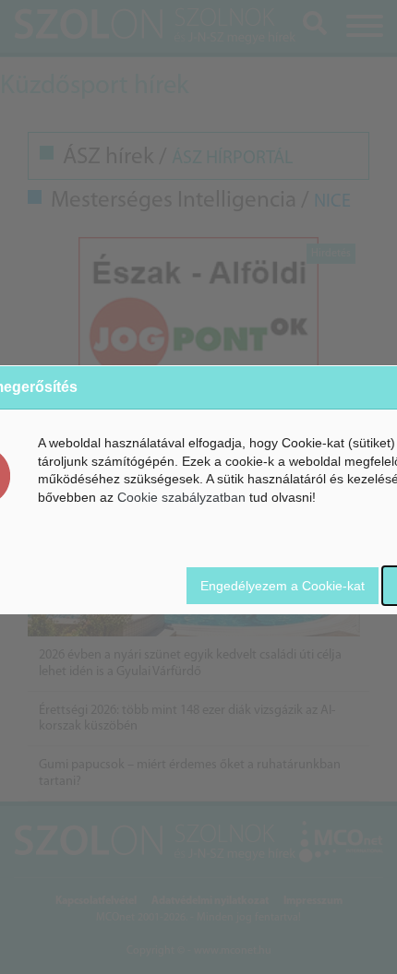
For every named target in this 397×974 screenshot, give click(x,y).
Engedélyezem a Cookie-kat (282, 585)
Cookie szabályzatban (181, 497)
